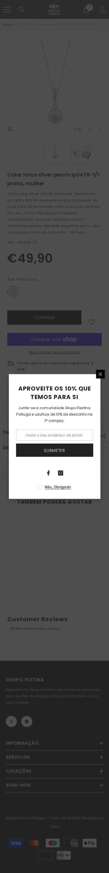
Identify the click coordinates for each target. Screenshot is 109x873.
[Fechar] (100, 374)
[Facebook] (48, 473)
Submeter (54, 450)
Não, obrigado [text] (58, 486)
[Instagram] (61, 473)
